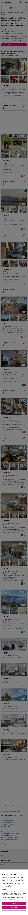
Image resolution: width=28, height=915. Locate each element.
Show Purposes (14, 912)
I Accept (14, 903)
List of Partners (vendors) (8, 899)
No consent (14, 907)
